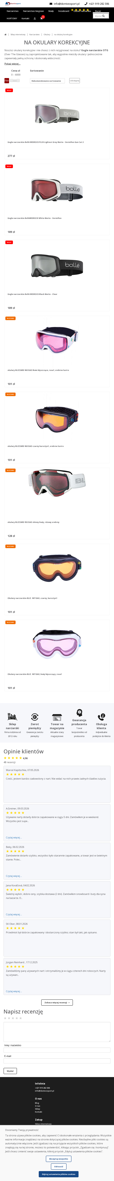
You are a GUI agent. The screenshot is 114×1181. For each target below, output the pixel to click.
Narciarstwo (34, 34)
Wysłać (10, 1071)
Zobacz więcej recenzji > (57, 1002)
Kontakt (38, 1111)
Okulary (47, 34)
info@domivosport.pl (44, 1090)
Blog (37, 1103)
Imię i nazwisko (12, 1045)
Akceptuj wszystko (58, 1158)
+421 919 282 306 (42, 1088)
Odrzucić (58, 1166)
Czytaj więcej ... (14, 837)
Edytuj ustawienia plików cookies (58, 1174)
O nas (37, 1106)
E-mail (7, 1056)
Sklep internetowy (18, 34)
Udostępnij (74, 80)
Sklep (37, 1109)
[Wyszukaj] (103, 16)
